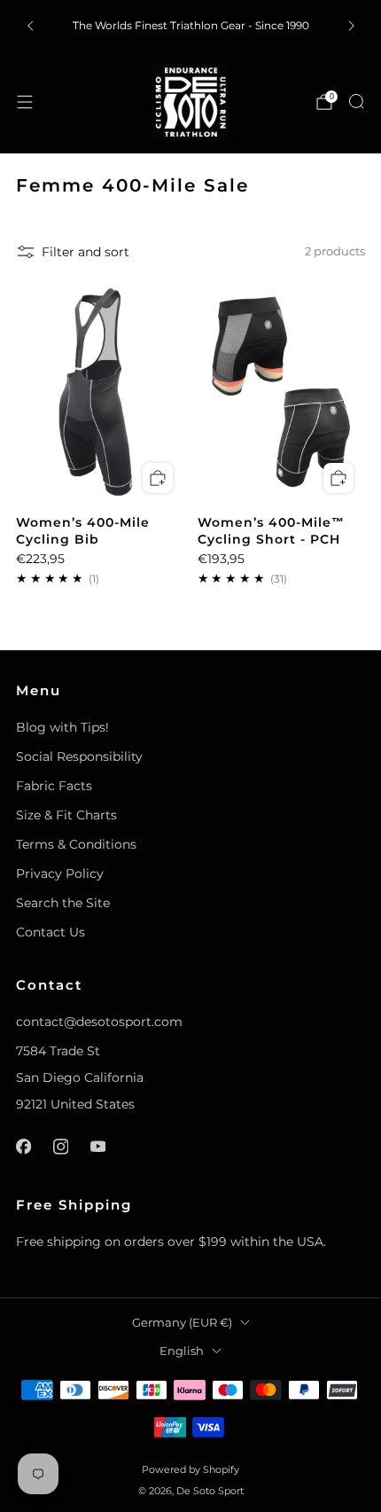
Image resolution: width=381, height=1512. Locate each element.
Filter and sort (85, 252)
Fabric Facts (54, 786)
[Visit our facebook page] (23, 1146)
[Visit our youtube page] (97, 1146)
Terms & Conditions (76, 844)
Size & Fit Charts (66, 815)
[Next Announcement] (351, 25)
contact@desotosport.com (99, 1022)
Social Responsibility (79, 756)
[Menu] (25, 102)
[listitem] (191, 25)
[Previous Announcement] (30, 25)
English (181, 1351)
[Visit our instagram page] (60, 1146)
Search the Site (63, 903)
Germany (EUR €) (182, 1322)
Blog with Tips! (62, 727)
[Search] (356, 101)
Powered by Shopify (190, 1469)
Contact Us (50, 932)
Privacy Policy (60, 873)
